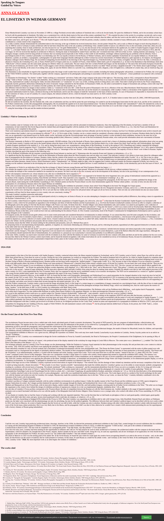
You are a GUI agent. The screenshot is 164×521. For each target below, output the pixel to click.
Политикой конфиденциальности (119, 517)
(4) (51, 133)
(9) (40, 364)
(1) (107, 34)
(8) (93, 303)
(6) (70, 191)
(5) (80, 173)
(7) (103, 200)
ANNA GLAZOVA (15, 13)
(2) (40, 39)
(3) (6, 107)
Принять (146, 517)
